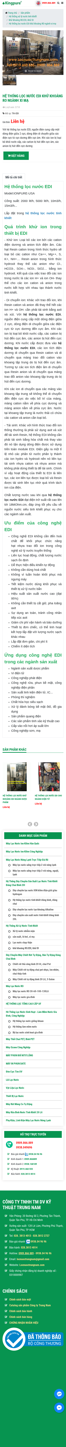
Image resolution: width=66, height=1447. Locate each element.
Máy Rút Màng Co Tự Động (19, 1104)
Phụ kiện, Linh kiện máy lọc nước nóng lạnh (28, 1120)
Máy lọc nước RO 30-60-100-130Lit (31, 991)
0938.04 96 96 (35, 1154)
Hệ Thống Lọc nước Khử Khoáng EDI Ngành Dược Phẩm (15, 799)
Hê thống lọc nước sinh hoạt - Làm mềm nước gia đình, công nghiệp (31, 1013)
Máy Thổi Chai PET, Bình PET (20, 1039)
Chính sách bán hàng (20, 1317)
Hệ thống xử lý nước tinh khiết (23, 16)
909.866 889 (27, 1253)
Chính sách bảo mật (20, 1299)
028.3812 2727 (41, 1235)
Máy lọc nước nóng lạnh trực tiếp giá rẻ (27, 859)
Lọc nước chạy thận (22, 942)
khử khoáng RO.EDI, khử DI (21, 20)
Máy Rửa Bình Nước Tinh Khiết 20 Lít (24, 1112)
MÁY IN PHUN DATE (16, 1063)
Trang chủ (12, 12)
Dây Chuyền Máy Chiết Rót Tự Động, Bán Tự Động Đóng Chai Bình (33, 957)
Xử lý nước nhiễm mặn (24, 931)
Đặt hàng (18, 155)
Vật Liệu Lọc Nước (15, 1087)
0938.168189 (30, 1164)
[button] (60, 53)
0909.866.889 (48, 3)
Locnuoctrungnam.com (32, 1265)
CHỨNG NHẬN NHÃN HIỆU (23, 1322)
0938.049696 (24, 1147)
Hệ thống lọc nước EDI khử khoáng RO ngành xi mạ (32, 23)
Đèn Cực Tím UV (14, 1071)
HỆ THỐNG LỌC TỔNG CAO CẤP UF (23, 1003)
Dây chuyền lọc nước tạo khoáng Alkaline (33, 909)
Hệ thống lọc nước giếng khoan (28, 1021)
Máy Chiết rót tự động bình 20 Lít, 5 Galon (33, 979)
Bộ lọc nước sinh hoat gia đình (28, 1032)
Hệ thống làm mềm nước (25, 1026)
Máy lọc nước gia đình (24, 997)
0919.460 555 (26, 1169)
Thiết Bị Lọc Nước (15, 1096)
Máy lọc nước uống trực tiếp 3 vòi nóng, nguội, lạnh (36, 872)
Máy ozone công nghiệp (18, 1047)
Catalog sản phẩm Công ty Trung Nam (30, 1305)
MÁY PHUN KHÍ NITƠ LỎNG (19, 1055)
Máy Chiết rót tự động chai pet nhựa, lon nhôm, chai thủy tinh (36, 971)
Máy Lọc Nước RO (15, 986)
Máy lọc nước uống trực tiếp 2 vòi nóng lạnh (34, 864)
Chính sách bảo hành (20, 1311)
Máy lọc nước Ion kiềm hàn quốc (22, 843)
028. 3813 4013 (22, 1235)
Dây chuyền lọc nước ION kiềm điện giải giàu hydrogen (35, 892)
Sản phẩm (25, 12)
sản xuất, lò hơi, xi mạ (24, 936)
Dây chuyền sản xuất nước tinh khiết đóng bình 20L (36, 917)
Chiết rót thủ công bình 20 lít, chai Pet (32, 964)
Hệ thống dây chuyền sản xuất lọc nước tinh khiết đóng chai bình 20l (32, 883)
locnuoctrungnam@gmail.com (33, 1259)
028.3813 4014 (28, 1174)
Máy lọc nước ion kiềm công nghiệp (24, 851)
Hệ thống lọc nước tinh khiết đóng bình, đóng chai (35, 901)
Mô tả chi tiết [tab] (13, 177)
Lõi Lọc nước (12, 1079)
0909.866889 (30, 1159)
